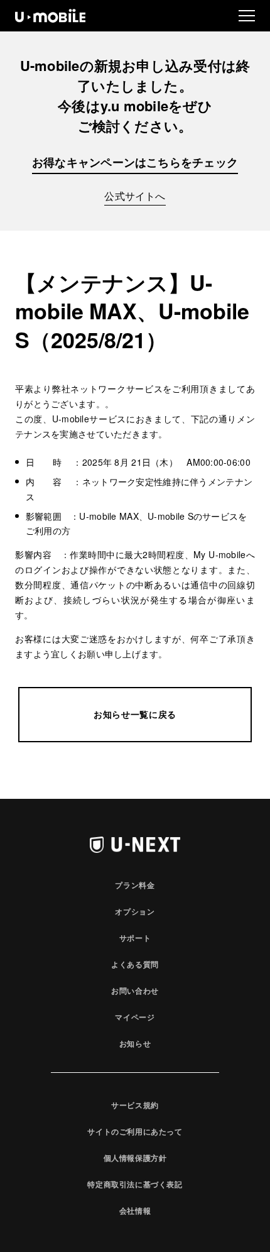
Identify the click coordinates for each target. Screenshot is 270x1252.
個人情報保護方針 (135, 1157)
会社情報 (135, 1210)
